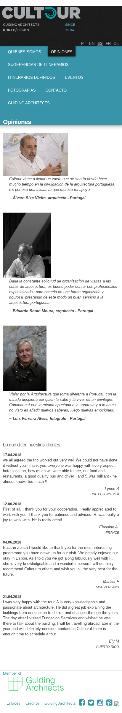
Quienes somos (24, 52)
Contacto (56, 90)
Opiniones (62, 52)
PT (83, 43)
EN (91, 43)
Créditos (32, 703)
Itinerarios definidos (31, 77)
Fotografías (22, 90)
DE (116, 43)
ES (100, 43)
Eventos (74, 77)
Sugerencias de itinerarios (38, 64)
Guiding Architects (29, 103)
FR (108, 43)
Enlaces (13, 703)
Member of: (13, 673)
